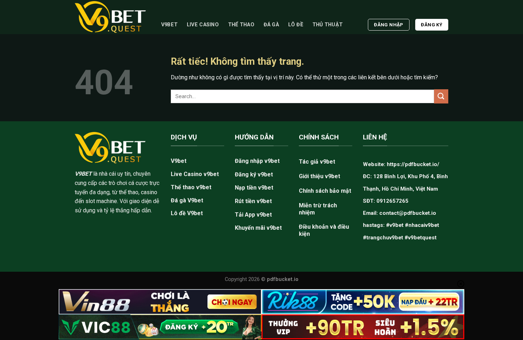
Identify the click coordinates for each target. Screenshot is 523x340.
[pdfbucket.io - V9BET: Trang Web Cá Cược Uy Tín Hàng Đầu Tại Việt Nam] (110, 17)
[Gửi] (441, 96)
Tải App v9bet (253, 214)
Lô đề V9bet (187, 213)
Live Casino (203, 25)
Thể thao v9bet (191, 187)
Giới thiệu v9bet (319, 176)
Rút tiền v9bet (253, 201)
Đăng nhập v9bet (257, 161)
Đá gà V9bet (187, 200)
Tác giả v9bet (317, 161)
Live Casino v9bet (195, 174)
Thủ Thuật (327, 25)
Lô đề (295, 25)
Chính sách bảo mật (325, 190)
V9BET (83, 173)
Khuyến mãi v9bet (258, 227)
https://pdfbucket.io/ (413, 164)
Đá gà (271, 25)
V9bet (169, 25)
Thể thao (241, 25)
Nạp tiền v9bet (254, 187)
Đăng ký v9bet (254, 174)
